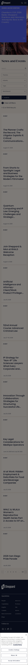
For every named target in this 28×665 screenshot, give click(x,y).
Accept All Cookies (14, 661)
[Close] (26, 635)
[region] (14, 649)
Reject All (14, 655)
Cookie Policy (17, 645)
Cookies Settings (14, 650)
